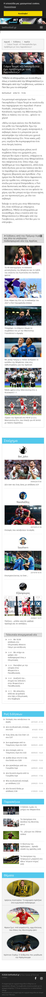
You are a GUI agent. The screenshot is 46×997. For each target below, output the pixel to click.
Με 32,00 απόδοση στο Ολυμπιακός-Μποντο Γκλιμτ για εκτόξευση (17, 643)
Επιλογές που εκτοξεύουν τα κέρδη (24, 720)
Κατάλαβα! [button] (23, 14)
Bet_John (23, 456)
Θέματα (9, 875)
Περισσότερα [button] (10, 7)
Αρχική (7, 42)
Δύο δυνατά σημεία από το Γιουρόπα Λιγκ (24, 774)
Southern (23, 547)
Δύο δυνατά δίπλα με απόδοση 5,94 (24, 789)
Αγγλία (27, 42)
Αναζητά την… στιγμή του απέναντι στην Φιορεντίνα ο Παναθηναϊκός (17, 682)
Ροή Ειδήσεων (13, 714)
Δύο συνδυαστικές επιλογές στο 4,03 (24, 728)
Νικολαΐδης (23, 501)
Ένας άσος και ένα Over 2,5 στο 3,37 (24, 736)
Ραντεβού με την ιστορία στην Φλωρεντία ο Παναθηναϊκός (18, 669)
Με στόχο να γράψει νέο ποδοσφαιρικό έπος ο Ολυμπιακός (17, 656)
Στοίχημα (11, 441)
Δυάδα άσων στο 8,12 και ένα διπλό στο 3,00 (24, 759)
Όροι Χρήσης (26, 975)
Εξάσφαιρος (23, 592)
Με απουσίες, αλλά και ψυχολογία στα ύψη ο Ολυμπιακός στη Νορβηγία (18, 695)
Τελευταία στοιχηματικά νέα (21, 634)
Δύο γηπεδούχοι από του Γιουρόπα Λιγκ (24, 766)
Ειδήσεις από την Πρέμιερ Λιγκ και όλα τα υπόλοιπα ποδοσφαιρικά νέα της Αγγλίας (22, 238)
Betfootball (6, 93)
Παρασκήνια (12, 802)
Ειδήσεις (17, 42)
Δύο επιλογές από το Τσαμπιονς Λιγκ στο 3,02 (24, 751)
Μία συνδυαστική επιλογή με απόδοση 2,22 (24, 782)
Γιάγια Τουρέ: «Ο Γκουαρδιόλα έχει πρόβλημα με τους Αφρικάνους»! (20, 45)
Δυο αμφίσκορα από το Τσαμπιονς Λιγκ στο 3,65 (24, 743)
